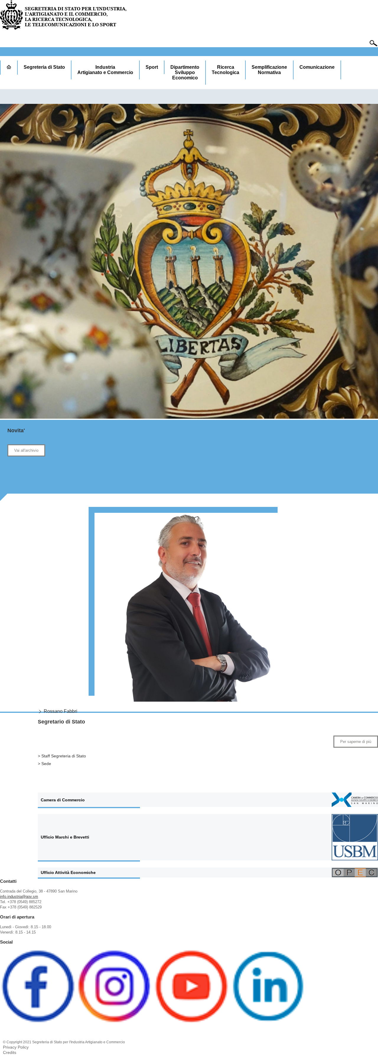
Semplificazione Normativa (269, 70)
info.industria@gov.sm (19, 896)
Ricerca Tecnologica (225, 70)
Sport (152, 67)
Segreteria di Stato (44, 67)
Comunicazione (317, 67)
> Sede (44, 763)
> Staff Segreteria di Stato (62, 756)
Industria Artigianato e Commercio (105, 70)
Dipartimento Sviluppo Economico (184, 72)
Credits (9, 1052)
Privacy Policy (16, 1047)
